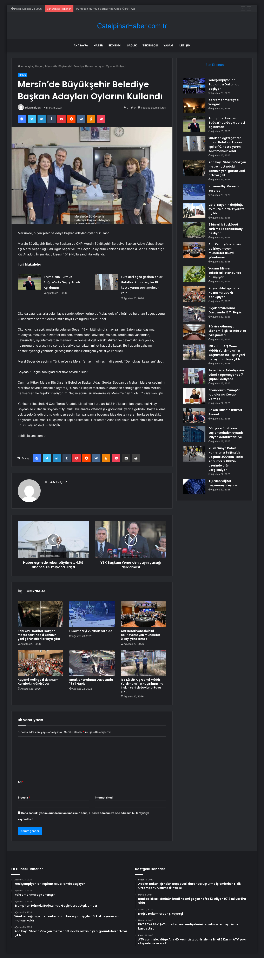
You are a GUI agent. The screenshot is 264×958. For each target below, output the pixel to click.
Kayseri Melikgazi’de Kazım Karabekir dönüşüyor (38, 682)
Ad (21, 782)
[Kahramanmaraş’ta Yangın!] (194, 105)
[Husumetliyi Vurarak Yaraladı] (92, 614)
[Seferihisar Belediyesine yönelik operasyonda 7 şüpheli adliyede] (194, 376)
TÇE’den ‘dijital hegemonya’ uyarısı (223, 483)
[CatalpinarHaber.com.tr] (132, 26)
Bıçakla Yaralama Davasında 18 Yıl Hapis (91, 682)
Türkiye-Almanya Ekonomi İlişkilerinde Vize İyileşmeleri (227, 330)
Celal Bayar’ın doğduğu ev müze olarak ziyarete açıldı (227, 209)
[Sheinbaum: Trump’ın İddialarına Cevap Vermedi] (194, 396)
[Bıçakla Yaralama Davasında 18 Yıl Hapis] (92, 663)
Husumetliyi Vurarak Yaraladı (91, 631)
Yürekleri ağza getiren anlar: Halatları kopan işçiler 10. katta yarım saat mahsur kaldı (225, 144)
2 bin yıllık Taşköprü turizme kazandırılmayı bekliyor (226, 228)
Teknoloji (150, 45)
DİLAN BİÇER (33, 107)
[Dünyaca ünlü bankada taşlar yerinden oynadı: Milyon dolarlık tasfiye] (194, 434)
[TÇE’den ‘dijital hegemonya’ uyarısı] (194, 486)
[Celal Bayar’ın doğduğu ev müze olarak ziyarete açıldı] (194, 210)
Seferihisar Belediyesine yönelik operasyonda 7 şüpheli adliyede (227, 374)
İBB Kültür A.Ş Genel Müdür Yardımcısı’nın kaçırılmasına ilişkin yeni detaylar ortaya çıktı (142, 685)
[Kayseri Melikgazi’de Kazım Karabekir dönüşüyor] (40, 663)
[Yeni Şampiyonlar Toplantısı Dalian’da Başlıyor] (194, 85)
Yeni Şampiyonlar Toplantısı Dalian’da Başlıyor (224, 84)
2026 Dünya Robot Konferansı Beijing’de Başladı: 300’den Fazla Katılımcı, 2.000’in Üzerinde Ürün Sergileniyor (226, 459)
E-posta (24, 797)
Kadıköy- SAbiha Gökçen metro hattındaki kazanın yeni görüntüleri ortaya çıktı (39, 635)
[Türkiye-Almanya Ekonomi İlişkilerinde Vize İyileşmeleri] (194, 332)
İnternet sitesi (104, 797)
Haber (98, 45)
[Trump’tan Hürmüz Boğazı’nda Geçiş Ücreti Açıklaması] (29, 282)
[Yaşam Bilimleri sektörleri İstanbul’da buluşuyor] (194, 274)
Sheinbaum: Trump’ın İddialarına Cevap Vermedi (224, 394)
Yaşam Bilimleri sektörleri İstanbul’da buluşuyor (225, 272)
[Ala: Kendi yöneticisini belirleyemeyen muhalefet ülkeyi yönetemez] (143, 614)
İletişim (184, 45)
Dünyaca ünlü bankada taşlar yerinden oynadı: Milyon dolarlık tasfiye (226, 432)
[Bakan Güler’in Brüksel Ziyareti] (194, 415)
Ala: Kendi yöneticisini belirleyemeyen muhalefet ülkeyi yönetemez (140, 635)
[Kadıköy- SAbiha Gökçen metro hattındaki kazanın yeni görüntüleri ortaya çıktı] (40, 614)
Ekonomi (114, 45)
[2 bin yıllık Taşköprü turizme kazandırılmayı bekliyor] (194, 230)
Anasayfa (81, 45)
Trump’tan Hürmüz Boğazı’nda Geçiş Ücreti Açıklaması (109, 8)
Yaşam (168, 45)
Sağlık (132, 45)
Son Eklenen (214, 65)
